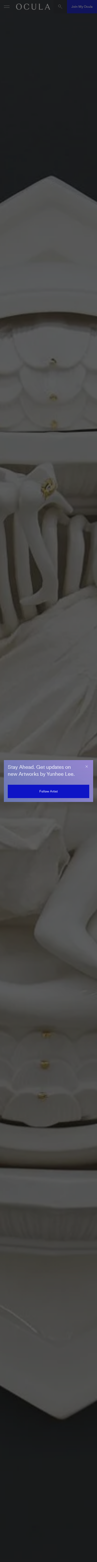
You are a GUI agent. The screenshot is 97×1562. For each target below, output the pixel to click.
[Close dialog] (86, 766)
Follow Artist (48, 791)
